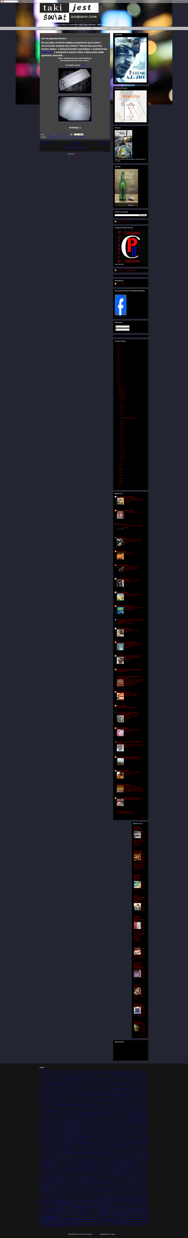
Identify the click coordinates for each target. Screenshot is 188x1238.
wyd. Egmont (103, 1210)
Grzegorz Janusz (133, 1138)
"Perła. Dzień (72, 1092)
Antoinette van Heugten (71, 1122)
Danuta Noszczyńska (59, 1129)
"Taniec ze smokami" (51, 1100)
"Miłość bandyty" (114, 1086)
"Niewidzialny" (52, 1090)
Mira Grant (71, 1174)
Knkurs (79, 1156)
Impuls (135, 1140)
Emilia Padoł (95, 1133)
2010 (118, 487)
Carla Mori (113, 1126)
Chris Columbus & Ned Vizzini (86, 1127)
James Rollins (114, 1145)
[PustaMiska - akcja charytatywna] (126, 270)
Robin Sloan (72, 1184)
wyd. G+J (56, 1212)
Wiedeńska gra (117, 1197)
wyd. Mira (110, 1215)
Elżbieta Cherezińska (80, 1133)
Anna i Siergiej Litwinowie (133, 1120)
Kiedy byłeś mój (144, 1154)
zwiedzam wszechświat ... (139, 1022)
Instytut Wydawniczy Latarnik (98, 1142)
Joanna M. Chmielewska (87, 1149)
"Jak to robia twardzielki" (85, 1081)
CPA (75, 1126)
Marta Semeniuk (141, 1167)
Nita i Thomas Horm (99, 1176)
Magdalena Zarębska (62, 1163)
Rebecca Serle (64, 1183)
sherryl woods (115, 1204)
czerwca (121, 470)
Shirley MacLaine (63, 1188)
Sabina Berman (52, 1186)
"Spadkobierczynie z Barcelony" (78, 1097)
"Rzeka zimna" (112, 1093)
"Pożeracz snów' (43, 1093)
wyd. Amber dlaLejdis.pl (134, 1207)
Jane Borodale (145, 1145)
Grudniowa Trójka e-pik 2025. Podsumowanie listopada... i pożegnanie (132, 645)
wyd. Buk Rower (97, 1209)
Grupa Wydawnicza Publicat (114, 1138)
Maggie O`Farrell (70, 1163)
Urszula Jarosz (109, 1195)
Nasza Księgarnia (62, 1176)
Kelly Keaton (126, 1154)
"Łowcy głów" (134, 1109)
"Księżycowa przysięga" (73, 1084)
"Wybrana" (48, 1106)
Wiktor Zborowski (139, 1197)
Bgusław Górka (144, 1124)
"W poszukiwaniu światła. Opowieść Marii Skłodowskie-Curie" (87, 1102)
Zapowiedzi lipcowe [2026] (143, 1028)
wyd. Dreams (89, 1210)
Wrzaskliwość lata (122, 671)
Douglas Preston (126, 1131)
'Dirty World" (96, 1111)
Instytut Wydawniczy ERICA (83, 1142)
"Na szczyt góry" (106, 1088)
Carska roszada (43, 1127)
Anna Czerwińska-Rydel (124, 1118)
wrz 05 (122, 456)
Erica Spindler (138, 1133)
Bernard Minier (126, 1124)
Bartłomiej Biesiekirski (94, 1124)
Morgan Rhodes (54, 1176)
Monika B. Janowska (124, 1174)
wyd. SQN (91, 1219)
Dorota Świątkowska (108, 1131)
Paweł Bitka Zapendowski (142, 1177)
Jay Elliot (70, 1147)
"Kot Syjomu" (107, 1083)
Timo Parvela (109, 1193)
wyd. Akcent (65, 1207)
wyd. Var (63, 1221)
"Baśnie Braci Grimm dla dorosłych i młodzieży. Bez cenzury (59, 1070)
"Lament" (110, 1084)
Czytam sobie (139, 1127)
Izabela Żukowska (133, 1143)
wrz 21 (122, 415)
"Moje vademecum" (44, 1088)
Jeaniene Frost (94, 1147)
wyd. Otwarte (100, 1217)
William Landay (75, 1199)
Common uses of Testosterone (125, 813)
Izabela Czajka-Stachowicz (75, 1143)
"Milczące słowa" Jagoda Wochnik (96, 1086)
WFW (60, 1197)
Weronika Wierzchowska (107, 1197)
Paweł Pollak (79, 1179)
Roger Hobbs (79, 1184)
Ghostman (54, 1138)
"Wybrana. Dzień (55, 1106)
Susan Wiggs (125, 1190)
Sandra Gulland (100, 1186)
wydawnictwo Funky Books (100, 1224)
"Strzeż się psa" (53, 1099)
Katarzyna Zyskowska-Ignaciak (105, 1154)
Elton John (64, 1133)
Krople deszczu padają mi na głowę (122, 1156)
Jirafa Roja (50, 1149)
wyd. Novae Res (50, 1217)
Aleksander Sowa (138, 1115)
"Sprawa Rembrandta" (108, 1097)
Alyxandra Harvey (112, 1117)
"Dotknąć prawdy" (85, 1076)
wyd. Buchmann (89, 1209)
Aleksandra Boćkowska (48, 1117)
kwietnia (121, 475)
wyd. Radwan (62, 1219)
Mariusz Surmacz (87, 1167)
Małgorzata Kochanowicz (108, 1170)
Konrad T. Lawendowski (87, 1156)
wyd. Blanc (77, 1209)
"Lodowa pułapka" (134, 1084)
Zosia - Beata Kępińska (143, 907)
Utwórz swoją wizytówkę (121, 316)
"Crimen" (131, 1072)
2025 (118, 347)
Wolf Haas (101, 1199)
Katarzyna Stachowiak (62, 1154)
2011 (118, 384)
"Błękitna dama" (130, 1070)
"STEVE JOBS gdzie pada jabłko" (124, 1093)
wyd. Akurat (73, 1207)
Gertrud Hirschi (48, 1138)
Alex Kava (73, 1117)
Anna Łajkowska (143, 1120)
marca (121, 478)
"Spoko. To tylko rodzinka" (97, 1097)
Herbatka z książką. (123, 784)
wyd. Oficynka (92, 1217)
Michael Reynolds (102, 1172)
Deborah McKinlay (125, 1129)
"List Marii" (126, 1084)
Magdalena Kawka (98, 1161)
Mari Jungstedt (103, 1165)
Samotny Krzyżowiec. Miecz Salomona (80, 1186)
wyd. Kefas (124, 1212)
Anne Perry (56, 1122)
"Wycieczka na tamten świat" (66, 1106)
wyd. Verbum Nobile (70, 1221)
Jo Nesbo (61, 1149)
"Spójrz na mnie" (118, 1097)
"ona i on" (86, 1109)
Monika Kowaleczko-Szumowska (137, 1174)
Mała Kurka (47, 52)
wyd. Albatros (83, 1206)
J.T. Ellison (145, 1143)
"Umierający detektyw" (45, 1102)
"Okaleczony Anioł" (119, 1090)
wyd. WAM (119, 1221)
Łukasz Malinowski (57, 1226)
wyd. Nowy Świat (82, 1217)
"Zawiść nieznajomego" (109, 1108)
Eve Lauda (51, 1134)
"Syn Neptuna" (92, 1099)
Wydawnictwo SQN (116, 1200)
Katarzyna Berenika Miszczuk (71, 1152)
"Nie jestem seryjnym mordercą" (125, 1088)
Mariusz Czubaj (60, 1167)
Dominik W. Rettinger (48, 1131)
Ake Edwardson (110, 1115)
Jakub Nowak (83, 1145)
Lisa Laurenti (99, 1159)
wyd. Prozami (134, 1217)
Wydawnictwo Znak (126, 1200)
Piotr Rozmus (75, 1181)
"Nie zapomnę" (136, 1088)
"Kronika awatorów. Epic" (127, 1083)
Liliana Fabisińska (77, 1159)
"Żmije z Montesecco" (81, 1111)
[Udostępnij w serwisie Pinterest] (82, 134)
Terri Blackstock (142, 1191)
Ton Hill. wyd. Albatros (88, 1195)
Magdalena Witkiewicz (50, 1163)
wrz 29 (122, 399)
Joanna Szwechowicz (123, 1149)
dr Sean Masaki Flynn (78, 1204)
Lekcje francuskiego (128, 1158)
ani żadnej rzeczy (127, 1202)
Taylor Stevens (129, 1191)
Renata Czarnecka (87, 1183)
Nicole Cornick (85, 1176)
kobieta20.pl (90, 1204)
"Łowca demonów (127, 1109)
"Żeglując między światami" (69, 1111)
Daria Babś (66, 1129)
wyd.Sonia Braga (73, 1224)
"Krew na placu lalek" (115, 1083)
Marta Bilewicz (104, 1167)
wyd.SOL (66, 1224)
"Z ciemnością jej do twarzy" (106, 1106)
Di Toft (137, 1129)
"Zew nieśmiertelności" (61, 1109)
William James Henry (59, 1199)
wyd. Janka (109, 1212)
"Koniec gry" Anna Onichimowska (81, 1083)
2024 (118, 349)
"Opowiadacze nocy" (139, 1090)
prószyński (108, 1204)
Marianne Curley (137, 1165)
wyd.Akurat (126, 1223)
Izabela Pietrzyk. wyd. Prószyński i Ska (111, 1143)
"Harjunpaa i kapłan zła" (140, 1079)
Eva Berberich (45, 1134)
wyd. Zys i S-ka (65, 1223)
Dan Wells (145, 1127)
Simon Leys (83, 1188)
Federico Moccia (110, 1134)
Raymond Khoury (47, 1183)
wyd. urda (108, 1223)
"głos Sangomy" (79, 1109)
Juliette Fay (109, 1151)
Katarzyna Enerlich (96, 1152)
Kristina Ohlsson (110, 1156)
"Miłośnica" (108, 1086)
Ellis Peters (59, 1133)
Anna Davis (132, 1118)
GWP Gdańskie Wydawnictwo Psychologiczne (69, 1136)
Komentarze (121, 329)
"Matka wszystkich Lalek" (83, 1086)
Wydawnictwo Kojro (52, 1200)
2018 (118, 365)
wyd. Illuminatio (93, 1212)
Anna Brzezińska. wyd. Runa (111, 1118)
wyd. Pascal (113, 1217)
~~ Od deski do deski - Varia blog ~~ (129, 656)
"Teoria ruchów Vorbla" (63, 1100)
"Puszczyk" (62, 1093)
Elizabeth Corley (45, 1133)
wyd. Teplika (49, 1221)
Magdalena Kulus (127, 1161)
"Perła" (67, 1092)
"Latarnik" (115, 1084)
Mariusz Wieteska (97, 1167)
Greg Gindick (96, 1138)
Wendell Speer (96, 1197)
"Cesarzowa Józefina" (75, 1072)
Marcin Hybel (98, 1163)
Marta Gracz (117, 1167)
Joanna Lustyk (76, 1149)
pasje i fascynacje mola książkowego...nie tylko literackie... (139, 899)
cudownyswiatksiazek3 (124, 606)
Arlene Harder (102, 1122)
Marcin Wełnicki (120, 1163)
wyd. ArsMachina (48, 1209)
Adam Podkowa (141, 1111)
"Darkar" (99, 1074)
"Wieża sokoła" (53, 1104)
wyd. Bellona (61, 1209)
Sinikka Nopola (90, 1188)
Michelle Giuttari (144, 1172)
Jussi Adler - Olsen (116, 1151)
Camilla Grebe (81, 1126)
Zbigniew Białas (73, 1202)
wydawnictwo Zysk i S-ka (138, 1224)
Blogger (117, 1234)
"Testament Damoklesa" (101, 1100)
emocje (85, 1204)
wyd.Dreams (145, 1223)
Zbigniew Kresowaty (81, 1202)
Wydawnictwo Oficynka (106, 1200)
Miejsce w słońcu (43, 1174)
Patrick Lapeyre (105, 1177)
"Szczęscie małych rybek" (108, 1099)
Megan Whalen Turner (45, 1172)
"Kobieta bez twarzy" (50, 1083)
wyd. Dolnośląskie (80, 1210)
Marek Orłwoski (71, 1165)
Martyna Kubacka (62, 1168)
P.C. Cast (80, 1177)
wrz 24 (122, 407)
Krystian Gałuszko (135, 1156)
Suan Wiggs (112, 1190)
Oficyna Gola (122, 1176)
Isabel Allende (116, 1142)
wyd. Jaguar (102, 1212)
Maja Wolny (86, 1163)
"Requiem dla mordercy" (102, 1093)
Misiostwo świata (100, 1174)
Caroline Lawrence (136, 1126)
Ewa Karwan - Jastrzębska (62, 1134)
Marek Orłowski (64, 1165)
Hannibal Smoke (62, 1140)
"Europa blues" (51, 1079)
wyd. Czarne (145, 1209)
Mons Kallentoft (46, 1176)
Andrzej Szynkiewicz (82, 1118)
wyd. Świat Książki (116, 1223)
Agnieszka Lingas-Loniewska (113, 1113)
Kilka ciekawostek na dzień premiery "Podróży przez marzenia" (132, 568)
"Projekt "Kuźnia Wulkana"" (53, 1093)
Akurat (116, 1115)
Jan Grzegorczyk (123, 1145)
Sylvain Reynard (139, 1190)
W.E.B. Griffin (55, 1197)
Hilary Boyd (110, 1140)
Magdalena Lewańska (138, 1161)
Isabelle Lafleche (135, 1142)
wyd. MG (68, 1215)
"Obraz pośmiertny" (85, 1090)
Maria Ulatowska (128, 1165)
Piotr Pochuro (68, 1181)
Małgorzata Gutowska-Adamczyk (79, 1170)
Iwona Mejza (52, 1143)
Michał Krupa (118, 1172)
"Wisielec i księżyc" (77, 1104)
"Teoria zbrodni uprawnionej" (76, 1100)
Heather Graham (88, 1140)
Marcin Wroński (134, 1163)
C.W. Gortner (71, 1126)
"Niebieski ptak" (144, 1088)
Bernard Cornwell (118, 1124)
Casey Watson (57, 1127)
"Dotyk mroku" (92, 1076)
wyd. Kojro (130, 1212)
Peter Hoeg (108, 1179)
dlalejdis (62, 1204)
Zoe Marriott (114, 1202)
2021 (118, 357)
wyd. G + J (50, 1212)
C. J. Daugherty (56, 1126)
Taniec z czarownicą (77, 1191)
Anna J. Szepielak (64, 1120)
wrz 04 (122, 458)
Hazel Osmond (80, 1140)
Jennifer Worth (117, 1147)
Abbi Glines (123, 1111)
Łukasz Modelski (65, 1226)
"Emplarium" (91, 1077)
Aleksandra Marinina (58, 1117)
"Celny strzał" (58, 1072)
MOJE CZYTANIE (122, 728)
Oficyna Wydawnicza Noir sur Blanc (134, 1176)
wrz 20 (122, 421)
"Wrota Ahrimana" (138, 1104)
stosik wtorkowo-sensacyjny (133, 1204)
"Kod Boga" (59, 1083)
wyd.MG (48, 1224)
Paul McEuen (125, 1177)
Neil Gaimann (78, 1176)
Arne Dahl (117, 1122)
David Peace (118, 1129)
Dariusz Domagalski (83, 1129)
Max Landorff (140, 1168)
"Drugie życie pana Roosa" (108, 1076)
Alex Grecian (67, 1117)
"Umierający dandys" (143, 1100)
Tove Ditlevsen (96, 1195)
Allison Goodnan (104, 1117)
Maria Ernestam (111, 1165)
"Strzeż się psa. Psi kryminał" (63, 1099)
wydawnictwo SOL (126, 1224)
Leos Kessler (50, 1159)
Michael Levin (94, 1172)
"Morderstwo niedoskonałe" (62, 1088)
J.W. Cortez (47, 1145)
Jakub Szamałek (90, 1145)
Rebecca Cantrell (55, 1183)
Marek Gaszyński (141, 1163)
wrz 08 (122, 448)
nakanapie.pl (102, 1204)
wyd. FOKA (123, 1210)
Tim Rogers (91, 1193)
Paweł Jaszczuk (44, 1179)
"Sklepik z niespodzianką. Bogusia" (116, 1095)
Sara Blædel (122, 1186)
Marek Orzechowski (56, 1165)
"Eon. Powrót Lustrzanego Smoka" (119, 1077)
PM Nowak (86, 1177)
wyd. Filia (145, 1210)
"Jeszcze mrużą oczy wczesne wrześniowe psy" (118, 1081)
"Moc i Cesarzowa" (123, 1086)
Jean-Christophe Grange (84, 1147)
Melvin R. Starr (80, 1172)
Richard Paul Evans (98, 1183)
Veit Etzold (134, 1195)
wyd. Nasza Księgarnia (135, 1214)
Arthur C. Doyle (123, 1122)
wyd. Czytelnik (56, 1210)
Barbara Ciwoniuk (63, 1124)
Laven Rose (95, 1158)
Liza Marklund (121, 1159)
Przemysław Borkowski (99, 1181)
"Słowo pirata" (145, 1099)
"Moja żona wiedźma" (132, 1086)
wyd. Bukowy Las (105, 1209)
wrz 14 (122, 437)
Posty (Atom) (78, 154)
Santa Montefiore (109, 1186)
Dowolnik (137, 947)
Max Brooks (134, 1168)
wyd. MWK (73, 1214)
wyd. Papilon (107, 1217)
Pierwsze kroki (115, 28)
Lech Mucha (101, 1158)
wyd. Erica (117, 1210)
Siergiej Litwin (78, 1188)
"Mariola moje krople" (65, 1086)
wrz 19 (122, 424)
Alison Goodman (95, 1117)
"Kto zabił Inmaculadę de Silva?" (86, 1084)
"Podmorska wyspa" (112, 1092)
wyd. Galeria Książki (64, 1212)
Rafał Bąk (127, 1181)
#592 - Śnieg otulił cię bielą (132, 799)
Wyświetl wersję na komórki (75, 147)
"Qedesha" (68, 1093)
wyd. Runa (85, 1219)
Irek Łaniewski (109, 1142)
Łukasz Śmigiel (72, 1226)
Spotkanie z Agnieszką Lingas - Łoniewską (51, 1190)
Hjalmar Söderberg (124, 1140)
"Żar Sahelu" (60, 1111)
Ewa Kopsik (72, 1134)
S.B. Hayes (143, 1184)
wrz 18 (122, 426)
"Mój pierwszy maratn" (85, 1088)
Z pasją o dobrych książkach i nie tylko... (139, 918)
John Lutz (52, 1151)
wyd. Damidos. (71, 1210)
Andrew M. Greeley (47, 1118)
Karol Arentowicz (144, 1151)
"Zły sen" (74, 1109)
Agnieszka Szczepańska (89, 1115)
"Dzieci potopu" (144, 1076)
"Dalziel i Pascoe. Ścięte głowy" (89, 1074)
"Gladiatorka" (81, 1079)
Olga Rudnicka (55, 1177)
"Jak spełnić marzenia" (73, 1081)
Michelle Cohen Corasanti (135, 1172)
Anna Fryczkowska (140, 1118)
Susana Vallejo (131, 1190)
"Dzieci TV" (138, 1076)
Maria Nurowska (119, 1165)
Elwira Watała (71, 1133)
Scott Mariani (135, 1186)
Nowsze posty (46, 144)
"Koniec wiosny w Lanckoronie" (96, 1083)
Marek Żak (96, 1165)
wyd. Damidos (64, 1210)
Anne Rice (62, 1122)
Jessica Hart (144, 1147)
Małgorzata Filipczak (50, 1170)
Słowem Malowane (123, 579)
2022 (118, 355)
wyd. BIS (54, 1209)
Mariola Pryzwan (43, 1167)
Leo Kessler (145, 1158)
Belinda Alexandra (104, 1124)
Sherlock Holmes (44, 1188)
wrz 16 (122, 432)
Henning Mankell (103, 1140)
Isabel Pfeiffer (124, 1142)
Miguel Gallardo (51, 1174)
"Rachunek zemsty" (84, 1093)
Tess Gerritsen (48, 1193)
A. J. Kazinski (109, 1111)
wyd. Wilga (138, 1221)
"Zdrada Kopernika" (126, 1108)
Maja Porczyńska (78, 1163)
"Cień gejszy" (125, 1072)
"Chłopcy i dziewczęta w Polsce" (113, 1072)
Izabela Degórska (86, 1143)
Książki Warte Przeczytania (138, 851)
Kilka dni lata (43, 1156)
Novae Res (115, 1176)
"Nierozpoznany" (44, 1090)
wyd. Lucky (56, 1214)
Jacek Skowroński (63, 1145)
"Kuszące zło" (104, 1084)
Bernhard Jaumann (136, 1124)
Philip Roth (127, 1179)
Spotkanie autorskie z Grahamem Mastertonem (137, 1188)
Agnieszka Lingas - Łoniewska (95, 1113)
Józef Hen (123, 1151)
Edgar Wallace (141, 1131)
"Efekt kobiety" (72, 1077)
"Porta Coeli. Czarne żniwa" (142, 1092)
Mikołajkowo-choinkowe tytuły (62, 1174)
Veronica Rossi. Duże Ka (142, 1195)
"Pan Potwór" (54, 1092)
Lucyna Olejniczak (55, 1161)
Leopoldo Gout (43, 1159)
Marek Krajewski (47, 1165)
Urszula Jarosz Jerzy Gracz (119, 1195)
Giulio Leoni (59, 1138)
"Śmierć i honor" (43, 1111)
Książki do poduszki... (124, 628)
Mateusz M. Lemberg (81, 1168)
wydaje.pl (91, 1224)
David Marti (106, 1129)
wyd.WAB (80, 1224)
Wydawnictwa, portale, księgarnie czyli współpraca (73, 28)
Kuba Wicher (60, 1158)
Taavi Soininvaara (53, 1191)
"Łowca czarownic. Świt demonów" (114, 1109)
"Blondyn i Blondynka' (106, 1070)
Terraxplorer (96, 1234)
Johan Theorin (142, 1149)
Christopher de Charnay (99, 1127)
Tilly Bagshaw (85, 1193)
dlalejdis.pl (68, 1204)
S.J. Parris (46, 1186)
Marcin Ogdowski (105, 1163)
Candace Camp (99, 1126)
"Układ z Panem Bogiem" (132, 1100)
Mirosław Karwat (84, 1174)
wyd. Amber (125, 1207)
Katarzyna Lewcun (115, 1152)
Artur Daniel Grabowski (133, 1122)
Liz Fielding (115, 1159)
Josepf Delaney (80, 1151)
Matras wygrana (89, 1168)
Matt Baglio (96, 1168)
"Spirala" (88, 1097)
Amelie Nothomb (124, 1117)
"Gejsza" (75, 1079)
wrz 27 (122, 402)
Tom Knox (120, 1193)
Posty (119, 326)
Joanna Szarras (114, 1149)
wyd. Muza (118, 1214)
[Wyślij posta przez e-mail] (71, 134)
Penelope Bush (102, 1179)
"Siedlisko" (60, 1095)
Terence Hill (135, 1191)
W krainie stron (122, 538)
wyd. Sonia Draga (128, 1219)
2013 (118, 379)
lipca (120, 467)
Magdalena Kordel (118, 1161)
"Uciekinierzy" (123, 1100)
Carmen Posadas (120, 1126)
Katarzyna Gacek (106, 1152)
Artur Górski (141, 1122)
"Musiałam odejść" (74, 1088)
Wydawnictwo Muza (77, 1200)
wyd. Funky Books (44, 1212)
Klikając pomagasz (100, 28)
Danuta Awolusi (50, 1129)
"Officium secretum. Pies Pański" (97, 1090)
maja (120, 472)
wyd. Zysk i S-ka (75, 1223)
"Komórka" (64, 1083)
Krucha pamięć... (129, 553)
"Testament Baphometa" (88, 1100)
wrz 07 (122, 450)
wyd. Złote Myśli (84, 1223)
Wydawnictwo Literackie (65, 1200)
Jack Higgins (71, 1145)
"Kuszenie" (97, 1084)
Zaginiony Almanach (124, 811)
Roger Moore (85, 1184)
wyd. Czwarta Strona (46, 1210)
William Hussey (50, 1199)
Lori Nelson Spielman (137, 1159)
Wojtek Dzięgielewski (94, 1199)
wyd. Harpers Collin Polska (77, 1212)
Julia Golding (103, 1151)
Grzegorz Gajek (126, 1138)
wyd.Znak (85, 1224)
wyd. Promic (126, 1217)
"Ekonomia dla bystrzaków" (82, 1077)
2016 (118, 371)
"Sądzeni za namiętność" (136, 1099)
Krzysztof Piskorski (53, 1158)
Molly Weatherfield (114, 1174)
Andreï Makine (55, 1118)
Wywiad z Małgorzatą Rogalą (52, 1202)
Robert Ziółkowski (65, 1184)
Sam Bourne (66, 1186)
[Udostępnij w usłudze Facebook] (81, 134)
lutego (121, 480)
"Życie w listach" (89, 1111)
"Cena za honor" (65, 1072)
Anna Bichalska (101, 1118)
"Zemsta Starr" (43, 1109)
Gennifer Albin (126, 1136)
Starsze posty (103, 144)
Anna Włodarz (124, 1120)
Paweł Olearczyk (72, 1179)
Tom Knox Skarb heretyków (129, 1193)
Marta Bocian (111, 1167)
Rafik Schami (142, 1181)
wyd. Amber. (143, 1207)
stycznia (121, 483)
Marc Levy (92, 1163)
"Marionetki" (74, 1086)
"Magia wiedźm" (46, 1086)
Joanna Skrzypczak (98, 1149)
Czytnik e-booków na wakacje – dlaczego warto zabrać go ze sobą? (133, 541)
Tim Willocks (103, 1193)
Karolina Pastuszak (44, 1152)
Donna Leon (71, 1131)
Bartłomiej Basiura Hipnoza (83, 1124)
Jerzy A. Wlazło (132, 1147)
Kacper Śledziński (136, 1151)
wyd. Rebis (71, 1219)
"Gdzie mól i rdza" (68, 1079)
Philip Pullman (121, 1179)
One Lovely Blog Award (71, 1177)
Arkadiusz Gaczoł (95, 1122)
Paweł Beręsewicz (132, 1177)
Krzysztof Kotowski (44, 1158)
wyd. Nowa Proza (63, 1217)
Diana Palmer (142, 1129)
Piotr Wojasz (81, 1181)
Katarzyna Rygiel (53, 1154)
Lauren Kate (82, 1158)
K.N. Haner (129, 1151)
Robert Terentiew (57, 1184)
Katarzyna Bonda (85, 1152)
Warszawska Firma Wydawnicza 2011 (84, 1197)
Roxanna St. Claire (100, 1184)
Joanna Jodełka (68, 1149)
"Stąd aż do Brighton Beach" (81, 1099)
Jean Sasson (76, 1147)
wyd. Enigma (110, 1210)
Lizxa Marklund (128, 1159)
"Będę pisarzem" (115, 1070)
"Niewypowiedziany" (59, 1090)
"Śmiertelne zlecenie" (143, 1109)
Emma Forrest (115, 1133)
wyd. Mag (78, 1214)
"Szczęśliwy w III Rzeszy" (119, 1099)
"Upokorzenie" (64, 1102)
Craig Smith (133, 1127)
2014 (118, 376)
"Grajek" (119, 1079)
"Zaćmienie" (118, 1108)
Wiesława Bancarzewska (128, 1197)
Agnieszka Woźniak (101, 1115)
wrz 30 (122, 397)
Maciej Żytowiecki (73, 1161)
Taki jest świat (121, 283)
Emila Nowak (89, 1133)
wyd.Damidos (139, 1223)
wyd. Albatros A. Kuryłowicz (113, 1207)
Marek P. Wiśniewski (81, 1165)
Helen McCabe (95, 1140)
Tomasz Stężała (79, 1195)
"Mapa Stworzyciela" (55, 1086)
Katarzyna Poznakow (143, 1152)
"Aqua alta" (43, 1070)
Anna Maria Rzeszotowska (100, 1120)
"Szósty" (128, 1099)
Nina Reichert (92, 1176)
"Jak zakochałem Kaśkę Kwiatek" (99, 1081)
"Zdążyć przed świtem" (136, 1108)
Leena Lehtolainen (109, 1158)
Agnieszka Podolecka (68, 1115)
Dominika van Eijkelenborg (60, 1131)
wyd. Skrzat (104, 1219)
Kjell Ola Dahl (57, 1156)
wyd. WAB (111, 1221)
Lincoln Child (84, 1159)
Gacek (90, 1136)
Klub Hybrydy (64, 1156)
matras (96, 1204)
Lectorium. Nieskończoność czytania (129, 669)
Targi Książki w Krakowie (119, 1191)
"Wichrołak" (46, 1104)
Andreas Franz (141, 1117)
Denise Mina (133, 1129)
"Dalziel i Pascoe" (61, 1074)
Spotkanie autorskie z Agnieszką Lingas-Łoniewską (115, 1188)
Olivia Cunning (63, 1177)
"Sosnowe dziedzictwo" (50, 1097)
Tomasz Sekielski (71, 1195)
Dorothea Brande (118, 1131)
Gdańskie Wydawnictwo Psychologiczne (114, 1136)
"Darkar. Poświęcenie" (106, 1074)
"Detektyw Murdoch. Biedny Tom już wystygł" (124, 1074)
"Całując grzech (43, 1072)
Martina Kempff (47, 1168)
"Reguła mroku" (93, 1093)
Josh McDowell (96, 1151)
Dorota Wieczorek (100, 1131)
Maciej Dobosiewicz (64, 1161)
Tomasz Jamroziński (48, 1195)
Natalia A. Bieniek (71, 1176)
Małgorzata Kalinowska (95, 1170)
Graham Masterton (67, 1138)
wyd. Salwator (97, 1219)
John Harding (47, 1151)
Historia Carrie (116, 1140)
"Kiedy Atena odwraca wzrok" (137, 1081)
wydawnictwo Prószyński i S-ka (114, 1224)
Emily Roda (109, 1133)
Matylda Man (111, 1168)
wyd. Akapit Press (57, 1207)
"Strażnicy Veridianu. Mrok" (142, 1097)
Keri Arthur (132, 1154)
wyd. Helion (87, 1212)
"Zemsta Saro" (145, 1108)
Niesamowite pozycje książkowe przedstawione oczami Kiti (139, 966)
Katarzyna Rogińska (44, 1154)
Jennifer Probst (110, 1147)
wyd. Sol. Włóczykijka (118, 1219)
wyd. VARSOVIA (56, 1221)
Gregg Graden (103, 1138)
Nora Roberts (108, 1176)
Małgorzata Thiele (144, 1170)
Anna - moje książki (123, 692)
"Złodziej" (69, 1109)
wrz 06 (122, 453)
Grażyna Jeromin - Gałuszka (78, 1138)
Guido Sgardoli (141, 1138)
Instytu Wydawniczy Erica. (57, 1142)
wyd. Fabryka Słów (131, 1210)
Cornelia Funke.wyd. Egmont (124, 1127)
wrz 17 (122, 429)
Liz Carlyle (110, 1159)
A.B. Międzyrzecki (116, 1111)
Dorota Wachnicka (92, 1131)
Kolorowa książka (137, 985)
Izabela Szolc (124, 1143)
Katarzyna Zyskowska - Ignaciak (75, 1154)
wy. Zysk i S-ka (48, 1207)
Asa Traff (46, 1124)
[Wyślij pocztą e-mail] (75, 134)
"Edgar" (67, 1077)
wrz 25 (122, 405)
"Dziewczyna (42, 1077)
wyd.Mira (53, 1224)
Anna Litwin (90, 1120)
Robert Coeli (134, 1183)
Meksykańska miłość (54, 1172)
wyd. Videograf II (89, 1221)
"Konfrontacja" (70, 1083)
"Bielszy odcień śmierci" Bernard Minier (92, 1070)
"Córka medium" (53, 1074)
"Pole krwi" (120, 1092)
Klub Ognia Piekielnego (72, 1156)
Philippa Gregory (134, 1179)
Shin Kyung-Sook (53, 1188)
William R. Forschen (84, 1199)
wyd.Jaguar (43, 1224)
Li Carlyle (55, 1159)
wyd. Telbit (43, 1221)
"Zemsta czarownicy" (51, 1109)
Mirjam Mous (77, 1174)
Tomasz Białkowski (140, 1193)
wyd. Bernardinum (70, 1209)
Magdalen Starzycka (89, 1161)
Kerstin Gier (138, 1154)
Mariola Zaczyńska (52, 1167)
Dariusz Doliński (73, 1129)
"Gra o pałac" (113, 1079)
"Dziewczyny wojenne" (51, 1077)
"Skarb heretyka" (102, 1095)
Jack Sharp (77, 1145)
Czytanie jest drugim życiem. (126, 642)
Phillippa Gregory (60, 1181)
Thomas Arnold (56, 1193)
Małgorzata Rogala (121, 1170)
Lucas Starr (46, 1161)
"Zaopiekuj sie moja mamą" (85, 1108)
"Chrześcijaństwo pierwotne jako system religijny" (91, 1072)
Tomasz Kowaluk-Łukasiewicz (60, 1195)
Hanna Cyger (47, 1140)
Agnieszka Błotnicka (51, 1113)
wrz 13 (122, 440)
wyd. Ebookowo (95, 1210)
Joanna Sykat (106, 1149)
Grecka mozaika (89, 1138)
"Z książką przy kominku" (132, 1106)
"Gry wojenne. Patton (126, 1079)
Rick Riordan (107, 1183)
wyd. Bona (83, 1209)
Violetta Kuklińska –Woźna (46, 1197)
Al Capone (120, 1115)
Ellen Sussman (52, 1133)
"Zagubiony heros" (50, 1108)
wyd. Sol (110, 1219)
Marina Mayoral (144, 1165)
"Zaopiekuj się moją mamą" (98, 1108)
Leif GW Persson (118, 1158)
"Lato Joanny (121, 1084)
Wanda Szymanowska (70, 1197)
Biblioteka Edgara (123, 565)
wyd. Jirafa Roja (116, 1212)
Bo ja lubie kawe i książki (125, 510)
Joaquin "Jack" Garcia (133, 1149)
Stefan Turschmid (98, 1190)
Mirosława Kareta (92, 1174)
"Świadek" (50, 1111)
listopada (122, 389)
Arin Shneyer (87, 1122)
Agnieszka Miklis (59, 1115)
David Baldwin (100, 1129)
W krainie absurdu (123, 771)
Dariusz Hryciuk (93, 1129)
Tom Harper (115, 1193)
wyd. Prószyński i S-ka (51, 1219)
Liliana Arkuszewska (67, 1159)
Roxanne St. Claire (109, 1184)
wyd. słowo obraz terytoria (100, 1223)
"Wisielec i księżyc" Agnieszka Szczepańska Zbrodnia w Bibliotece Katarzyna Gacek (108, 1104)
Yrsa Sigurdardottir (64, 1202)
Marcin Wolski (127, 1163)
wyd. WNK (125, 1221)
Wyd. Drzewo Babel (120, 1199)
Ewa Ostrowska (86, 1134)
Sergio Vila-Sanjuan (143, 1186)
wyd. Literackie (48, 1215)
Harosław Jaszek (71, 1140)
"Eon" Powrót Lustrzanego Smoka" (103, 1077)
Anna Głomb (55, 1120)
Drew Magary (134, 1131)
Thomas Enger (64, 1193)
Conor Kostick (114, 1127)
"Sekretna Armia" (136, 1093)
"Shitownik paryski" (53, 1095)
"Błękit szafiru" (123, 1070)
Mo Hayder (106, 1174)
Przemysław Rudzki (110, 1181)
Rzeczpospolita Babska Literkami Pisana (131, 1184)
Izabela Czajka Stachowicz (62, 1143)
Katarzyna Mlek (134, 1152)
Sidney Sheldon (70, 1188)
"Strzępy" (72, 1099)
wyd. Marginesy (86, 1214)
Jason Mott (65, 1147)
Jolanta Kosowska (61, 1151)
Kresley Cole (96, 1156)
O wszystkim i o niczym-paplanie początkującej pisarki (128, 713)
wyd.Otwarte (59, 1224)
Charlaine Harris (65, 1127)
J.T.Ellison (42, 1145)
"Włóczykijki (89, 1106)
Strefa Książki (121, 551)
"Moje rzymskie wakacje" (142, 1086)
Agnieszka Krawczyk (77, 1113)
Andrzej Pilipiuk (73, 1118)
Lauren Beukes (75, 1158)
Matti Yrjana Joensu (103, 1168)
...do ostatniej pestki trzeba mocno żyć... (130, 798)
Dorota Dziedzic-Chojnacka (81, 1131)
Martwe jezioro (54, 1168)
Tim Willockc (97, 1193)
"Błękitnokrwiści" (137, 1070)
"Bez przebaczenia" (78, 1070)
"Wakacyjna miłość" (136, 1102)
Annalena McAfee (44, 1122)
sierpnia (121, 465)
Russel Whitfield (118, 1184)
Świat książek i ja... (123, 524)
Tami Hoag (70, 1191)
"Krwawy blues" (137, 1083)
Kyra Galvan (71, 137)
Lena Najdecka (137, 1158)
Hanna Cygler (54, 1140)
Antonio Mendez (80, 1122)
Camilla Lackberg (90, 1126)
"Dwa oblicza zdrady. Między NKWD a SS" (125, 1076)
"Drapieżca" (99, 1076)
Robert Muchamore (47, 1184)
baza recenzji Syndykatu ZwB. (51, 1204)
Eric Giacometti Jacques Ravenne (126, 1133)
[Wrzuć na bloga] (77, 134)
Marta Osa (134, 1167)
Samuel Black (94, 1186)
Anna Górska (49, 1120)
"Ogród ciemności (109, 1090)
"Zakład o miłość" (75, 1108)
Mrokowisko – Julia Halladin (125, 623)
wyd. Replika (78, 1219)
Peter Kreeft (114, 1179)
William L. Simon (68, 1199)
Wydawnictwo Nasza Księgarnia (92, 1200)
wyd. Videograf (79, 1221)
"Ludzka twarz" (141, 1084)
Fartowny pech (102, 1134)
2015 (118, 373)
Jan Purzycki (131, 1145)
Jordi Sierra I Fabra (71, 1151)
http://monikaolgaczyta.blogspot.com (129, 757)
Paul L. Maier (118, 1177)
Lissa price (104, 1159)
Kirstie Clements (49, 1156)
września (121, 394)
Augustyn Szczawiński (54, 1124)
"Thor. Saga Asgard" (113, 1100)
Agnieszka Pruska (78, 1115)
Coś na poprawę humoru (53, 38)
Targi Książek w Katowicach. (90, 1191)
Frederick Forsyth (54, 1136)
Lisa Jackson (92, 1159)
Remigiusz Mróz (77, 1183)
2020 (118, 360)
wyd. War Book (131, 1221)
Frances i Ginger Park (120, 1134)
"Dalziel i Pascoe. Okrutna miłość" (74, 1074)
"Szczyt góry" (99, 1099)
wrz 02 (122, 461)
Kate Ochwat (120, 1154)
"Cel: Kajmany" (50, 1072)
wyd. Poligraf (120, 1217)
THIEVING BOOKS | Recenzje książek (137, 878)
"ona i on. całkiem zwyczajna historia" (97, 1109)
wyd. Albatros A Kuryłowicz (98, 1207)
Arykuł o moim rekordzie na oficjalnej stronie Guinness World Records (133, 500)
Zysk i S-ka (119, 1202)
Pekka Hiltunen (94, 1179)
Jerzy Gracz (138, 1147)
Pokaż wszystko (143, 817)
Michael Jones (87, 1172)
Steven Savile (106, 1190)
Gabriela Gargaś (84, 1136)
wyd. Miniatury (103, 1214)
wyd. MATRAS (62, 1214)
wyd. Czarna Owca (134, 1209)
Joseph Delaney (87, 1151)
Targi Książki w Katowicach (105, 1191)
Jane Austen (138, 1145)
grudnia (121, 386)
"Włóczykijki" (96, 1106)
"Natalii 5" (114, 1088)
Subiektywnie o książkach (125, 497)
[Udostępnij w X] (79, 134)
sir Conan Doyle (122, 1204)
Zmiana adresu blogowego (131, 758)
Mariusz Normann (78, 1167)
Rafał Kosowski (134, 1181)
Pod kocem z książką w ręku (139, 1005)
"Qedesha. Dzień (75, 1093)
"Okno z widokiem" (129, 1090)
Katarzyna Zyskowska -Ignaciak (90, 1154)
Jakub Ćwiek (97, 1145)
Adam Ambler (129, 1111)
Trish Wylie (102, 1195)
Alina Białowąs (86, 1117)
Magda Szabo (81, 1161)
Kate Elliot (114, 1154)
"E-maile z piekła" (60, 1077)
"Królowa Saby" (52, 1084)
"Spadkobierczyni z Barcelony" (64, 1097)
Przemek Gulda (89, 1181)
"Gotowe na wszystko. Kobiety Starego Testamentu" (97, 1079)
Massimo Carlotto (71, 1168)
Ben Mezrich (111, 1124)
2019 (118, 363)
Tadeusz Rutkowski (62, 1191)
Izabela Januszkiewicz (96, 1143)
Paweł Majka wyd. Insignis (62, 1179)
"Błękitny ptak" (145, 1070)
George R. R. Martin (134, 1136)
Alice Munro (79, 1117)
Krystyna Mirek (144, 1156)
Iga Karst (132, 1140)
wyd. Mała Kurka (81, 137)
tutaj (82, 65)
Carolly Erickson (144, 1126)
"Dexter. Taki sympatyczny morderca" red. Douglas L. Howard (59, 1076)
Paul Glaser (112, 1177)
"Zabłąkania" (42, 1108)
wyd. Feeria (139, 1210)
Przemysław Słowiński (120, 1181)
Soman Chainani (98, 1188)
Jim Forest (45, 1149)
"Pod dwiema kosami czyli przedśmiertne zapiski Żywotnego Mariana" (91, 1092)
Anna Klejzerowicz (82, 1120)
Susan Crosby (118, 1190)
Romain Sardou (92, 1184)
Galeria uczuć (95, 1136)
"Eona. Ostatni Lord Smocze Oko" (136, 1077)
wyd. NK (126, 1214)
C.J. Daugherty (64, 1126)
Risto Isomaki (114, 1183)
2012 (118, 381)
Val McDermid (128, 1195)
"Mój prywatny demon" (96, 1088)
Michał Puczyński (125, 1172)
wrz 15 (122, 434)
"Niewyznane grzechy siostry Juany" (57, 137)
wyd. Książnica (137, 1212)
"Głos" (132, 1079)
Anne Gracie (51, 1122)
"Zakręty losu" (58, 1108)
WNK (63, 1197)
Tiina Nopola (79, 1193)
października (123, 392)
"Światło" (55, 1111)
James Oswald (106, 1145)
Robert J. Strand (141, 1183)
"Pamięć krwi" (47, 1092)
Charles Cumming (75, 1127)
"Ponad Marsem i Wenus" (129, 1092)
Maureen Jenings (118, 1168)
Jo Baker (56, 1149)
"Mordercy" (51, 1088)
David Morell (112, 1129)
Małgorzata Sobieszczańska (133, 1170)
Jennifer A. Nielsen (103, 1147)
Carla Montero (107, 1126)
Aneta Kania (95, 1118)
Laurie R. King (89, 1158)
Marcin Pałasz (113, 1163)
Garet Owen (101, 1136)
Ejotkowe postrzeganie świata (138, 828)
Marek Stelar (90, 1165)
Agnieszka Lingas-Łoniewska (129, 1113)
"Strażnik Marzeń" (44, 1099)
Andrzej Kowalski (64, 1118)
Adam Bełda (135, 1111)
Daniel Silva (43, 1129)
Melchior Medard (63, 1172)
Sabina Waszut (59, 1186)
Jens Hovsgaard (125, 1147)
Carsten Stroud (50, 1127)
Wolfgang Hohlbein (110, 1199)
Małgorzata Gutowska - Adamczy (62, 1170)
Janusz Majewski (44, 1147)
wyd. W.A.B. (105, 1221)
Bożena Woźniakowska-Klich (46, 1126)
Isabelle (129, 1142)
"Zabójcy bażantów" (143, 1106)
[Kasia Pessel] (121, 315)
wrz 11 (122, 445)
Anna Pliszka (109, 1120)
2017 (118, 368)
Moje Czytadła (121, 705)
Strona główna (47, 28)
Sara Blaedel (116, 1186)
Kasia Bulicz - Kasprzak (55, 1152)
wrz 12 (122, 442)
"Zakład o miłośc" (65, 1108)
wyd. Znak (46, 1223)
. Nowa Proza (102, 1111)
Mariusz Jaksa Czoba (69, 1167)
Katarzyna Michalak (125, 1152)
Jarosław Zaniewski (53, 1147)
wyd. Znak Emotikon (55, 1223)
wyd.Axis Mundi (132, 1223)
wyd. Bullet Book (114, 1209)
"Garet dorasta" (59, 1079)
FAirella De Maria (94, 1134)
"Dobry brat (77, 1076)
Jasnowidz (60, 1147)
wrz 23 (122, 410)
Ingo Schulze (141, 1140)
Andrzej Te (89, 1118)
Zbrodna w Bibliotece (92, 1202)
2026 (118, 344)
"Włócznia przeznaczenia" (80, 1106)
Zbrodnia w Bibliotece (104, 1202)
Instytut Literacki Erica (69, 1142)
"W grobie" (70, 1102)
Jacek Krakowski (54, 1145)
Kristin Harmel (102, 1156)
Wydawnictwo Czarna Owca (133, 1199)
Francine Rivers (137, 1134)
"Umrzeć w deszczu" (55, 1102)
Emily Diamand (102, 1133)
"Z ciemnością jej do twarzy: (119, 1106)
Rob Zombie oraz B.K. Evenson (124, 1183)
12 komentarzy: (64, 134)
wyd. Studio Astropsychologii (140, 1219)
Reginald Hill (70, 1183)
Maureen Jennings (127, 1168)
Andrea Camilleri (132, 1117)
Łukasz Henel (49, 1226)
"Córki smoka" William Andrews (126, 707)
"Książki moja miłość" (62, 1084)
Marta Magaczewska (126, 1167)
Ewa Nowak (79, 1134)
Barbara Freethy (72, 1124)
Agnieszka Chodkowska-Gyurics (64, 1113)
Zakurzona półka (122, 592)
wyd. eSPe (91, 1223)
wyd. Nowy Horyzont (73, 1217)
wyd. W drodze (97, 1221)
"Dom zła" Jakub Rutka (131, 512)
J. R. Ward (140, 1143)
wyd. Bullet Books (123, 1209)
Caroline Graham (128, 1126)
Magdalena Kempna (107, 1161)
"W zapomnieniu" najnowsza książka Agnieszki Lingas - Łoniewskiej (116, 1102)
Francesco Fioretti (129, 1134)
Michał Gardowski (110, 1172)
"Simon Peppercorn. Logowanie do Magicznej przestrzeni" (76, 1095)
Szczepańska (46, 1191)
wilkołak (141, 1204)
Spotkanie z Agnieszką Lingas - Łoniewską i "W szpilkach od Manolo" (78, 1190)
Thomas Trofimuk (71, 1193)
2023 (118, 352)
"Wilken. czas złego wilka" (64, 1104)
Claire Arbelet (108, 1127)
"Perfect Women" (61, 1092)
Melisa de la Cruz (72, 1172)
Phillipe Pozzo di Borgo (49, 1181)
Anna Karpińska (72, 1120)
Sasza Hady (128, 1186)
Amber (118, 1117)
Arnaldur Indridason (109, 1122)
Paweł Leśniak (52, 1179)
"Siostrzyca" (94, 1095)
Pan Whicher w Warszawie (95, 1177)
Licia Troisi (60, 1159)
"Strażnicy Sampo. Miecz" (130, 1097)
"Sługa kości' (43, 1100)
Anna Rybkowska (116, 1120)
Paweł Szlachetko (87, 1179)
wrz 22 (122, 413)
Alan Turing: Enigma (128, 1115)
